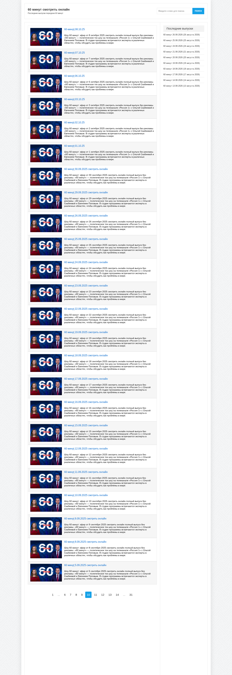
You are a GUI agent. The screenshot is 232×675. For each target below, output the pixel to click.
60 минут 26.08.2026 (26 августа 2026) (181, 34)
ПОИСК (198, 11)
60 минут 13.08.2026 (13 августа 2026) (181, 86)
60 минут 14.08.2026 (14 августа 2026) (181, 80)
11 (95, 594)
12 (102, 594)
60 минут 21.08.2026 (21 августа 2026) (181, 52)
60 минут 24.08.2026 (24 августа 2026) (181, 46)
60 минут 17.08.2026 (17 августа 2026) (181, 74)
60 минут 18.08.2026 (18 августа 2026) (181, 69)
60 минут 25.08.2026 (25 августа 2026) (181, 40)
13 (110, 594)
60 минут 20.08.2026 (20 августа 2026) (181, 57)
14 (117, 594)
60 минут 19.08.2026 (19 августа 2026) (181, 63)
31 (131, 594)
